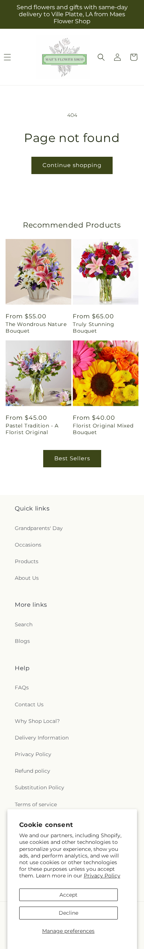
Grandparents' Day (39, 528)
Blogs (22, 641)
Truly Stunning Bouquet (93, 327)
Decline (68, 913)
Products (26, 561)
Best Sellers (72, 458)
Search (23, 624)
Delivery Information (42, 737)
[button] (101, 57)
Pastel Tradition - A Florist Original (32, 429)
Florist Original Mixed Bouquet (103, 429)
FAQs (22, 687)
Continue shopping (72, 165)
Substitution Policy (39, 787)
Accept (68, 894)
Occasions (28, 544)
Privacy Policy (102, 875)
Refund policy (32, 771)
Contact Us (29, 704)
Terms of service (36, 804)
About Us (27, 578)
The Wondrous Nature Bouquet (36, 327)
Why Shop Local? (37, 721)
